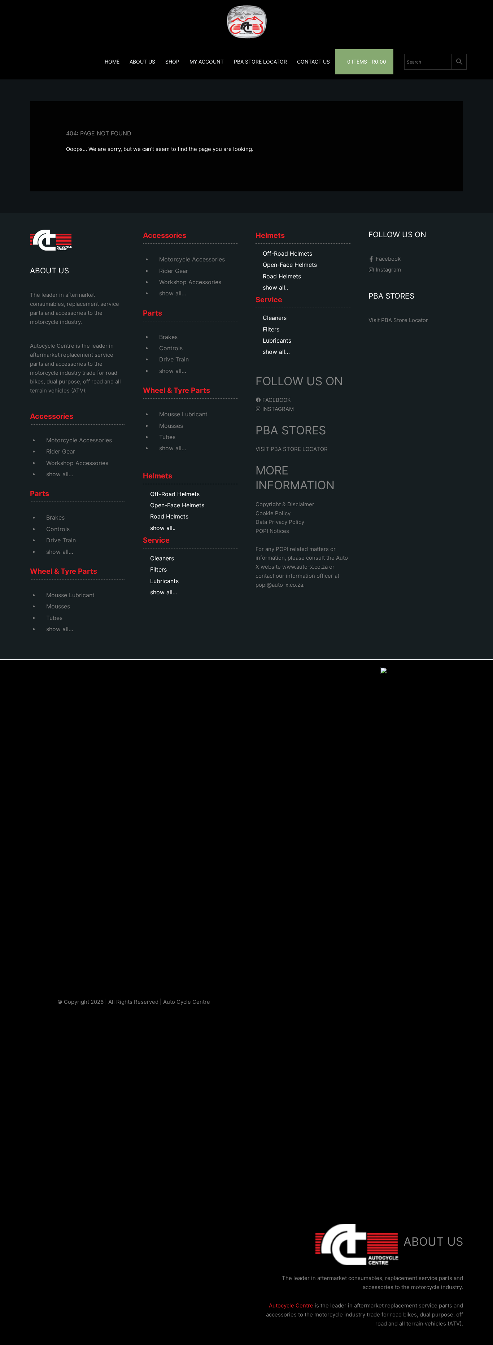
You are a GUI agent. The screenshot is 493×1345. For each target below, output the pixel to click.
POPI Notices (272, 531)
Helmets (157, 476)
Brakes (55, 517)
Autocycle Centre (52, 345)
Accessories (51, 416)
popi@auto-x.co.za (279, 584)
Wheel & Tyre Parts (63, 571)
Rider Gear (60, 451)
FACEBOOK (276, 399)
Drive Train (61, 540)
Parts (39, 493)
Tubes (54, 617)
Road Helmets (169, 516)
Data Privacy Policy (280, 522)
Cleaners (162, 558)
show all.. (162, 528)
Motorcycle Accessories (79, 440)
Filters (158, 569)
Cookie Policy (273, 513)
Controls (58, 529)
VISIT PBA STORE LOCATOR (292, 449)
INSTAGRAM (277, 408)
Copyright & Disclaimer (285, 504)
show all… (59, 474)
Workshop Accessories (77, 463)
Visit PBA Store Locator (398, 320)
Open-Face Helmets (177, 505)
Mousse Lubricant (70, 595)
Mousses (58, 606)
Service (156, 540)
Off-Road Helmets (175, 494)
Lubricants (164, 581)
